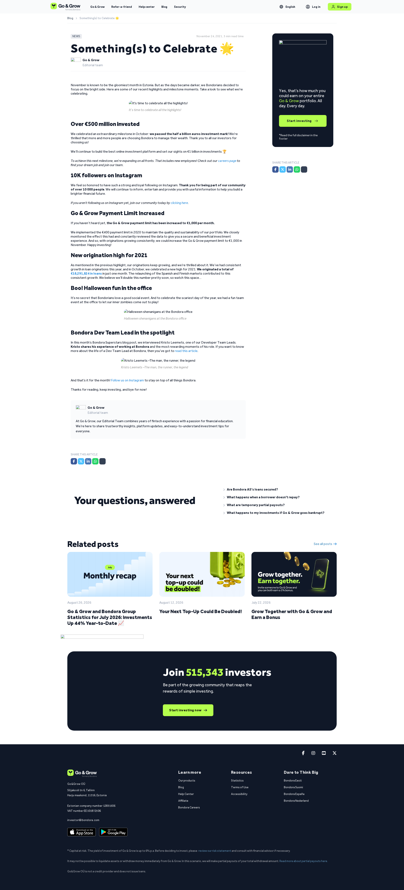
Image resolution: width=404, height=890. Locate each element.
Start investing (299, 121)
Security (180, 6)
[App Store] (81, 832)
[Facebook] (74, 461)
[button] (276, 489)
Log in (316, 6)
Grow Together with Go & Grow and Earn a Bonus (291, 614)
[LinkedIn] (88, 461)
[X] (81, 461)
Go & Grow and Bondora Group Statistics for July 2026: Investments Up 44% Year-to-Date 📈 (109, 617)
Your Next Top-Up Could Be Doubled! (200, 611)
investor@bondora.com (83, 820)
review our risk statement (214, 850)
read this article (186, 351)
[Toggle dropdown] (281, 7)
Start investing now (185, 710)
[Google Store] (113, 832)
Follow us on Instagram (127, 380)
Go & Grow (97, 6)
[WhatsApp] (95, 461)
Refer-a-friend (121, 6)
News (76, 36)
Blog (164, 6)
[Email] (102, 461)
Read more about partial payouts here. (303, 861)
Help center (147, 6)
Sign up (342, 6)
